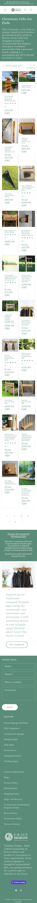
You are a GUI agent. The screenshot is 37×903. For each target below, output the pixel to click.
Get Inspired (17, 644)
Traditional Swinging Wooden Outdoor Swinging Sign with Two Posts (9, 318)
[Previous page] (7, 516)
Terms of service (12, 824)
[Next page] (22, 522)
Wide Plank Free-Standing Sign (9, 402)
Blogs (6, 777)
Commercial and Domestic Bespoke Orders (17, 806)
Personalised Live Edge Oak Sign (10, 231)
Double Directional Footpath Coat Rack (9, 358)
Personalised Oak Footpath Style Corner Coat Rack (26, 323)
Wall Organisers (12, 728)
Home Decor (10, 750)
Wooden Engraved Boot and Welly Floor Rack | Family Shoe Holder (27, 437)
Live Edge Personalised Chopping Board (10, 482)
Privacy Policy (11, 783)
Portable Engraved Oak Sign (26, 402)
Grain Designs (17, 900)
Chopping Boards (12, 756)
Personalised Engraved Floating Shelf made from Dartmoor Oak (11, 278)
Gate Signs (9, 745)
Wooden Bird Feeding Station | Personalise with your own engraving (27, 278)
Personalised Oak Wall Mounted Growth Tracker (10, 149)
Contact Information (14, 772)
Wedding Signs (11, 761)
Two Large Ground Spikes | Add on (10, 195)
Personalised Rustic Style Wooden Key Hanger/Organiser (28, 233)
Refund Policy (11, 788)
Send (10, 707)
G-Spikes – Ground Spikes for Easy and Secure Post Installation (26, 492)
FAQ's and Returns (13, 799)
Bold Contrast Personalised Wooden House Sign (26, 356)
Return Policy (10, 813)
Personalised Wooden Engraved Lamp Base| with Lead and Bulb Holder (11, 437)
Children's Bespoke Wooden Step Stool (26, 141)
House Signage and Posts (16, 723)
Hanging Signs (11, 739)
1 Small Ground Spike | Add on (27, 86)
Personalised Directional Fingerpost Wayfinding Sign (10, 99)
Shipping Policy (11, 794)
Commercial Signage (14, 734)
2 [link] (21, 516)
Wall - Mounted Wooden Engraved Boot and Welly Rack (28, 188)
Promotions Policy (13, 818)
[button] (5, 10)
